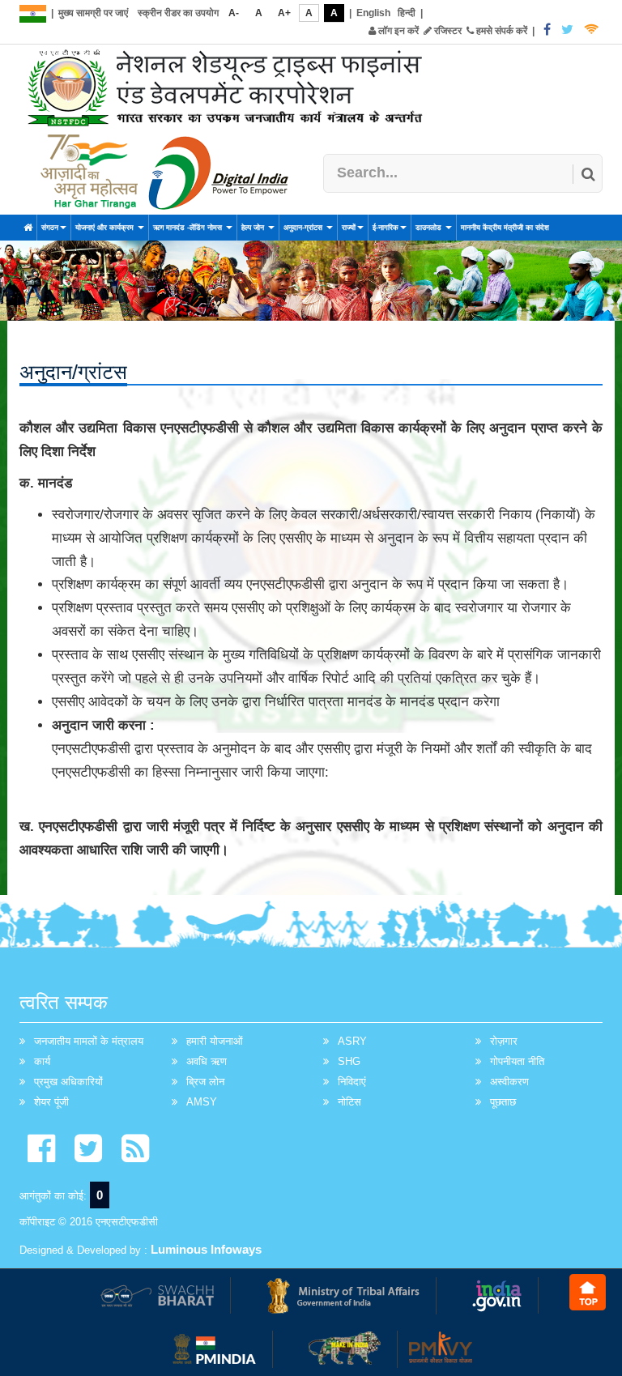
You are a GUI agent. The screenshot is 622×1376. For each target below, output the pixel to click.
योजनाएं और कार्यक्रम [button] (105, 228)
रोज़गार (504, 1041)
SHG (349, 1061)
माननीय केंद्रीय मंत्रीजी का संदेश (505, 228)
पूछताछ (503, 1102)
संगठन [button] (49, 228)
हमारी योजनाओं (214, 1041)
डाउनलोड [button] (429, 228)
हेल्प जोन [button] (253, 228)
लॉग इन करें (397, 30)
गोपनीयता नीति (517, 1061)
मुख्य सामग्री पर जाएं (93, 13)
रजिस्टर (447, 30)
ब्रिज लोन (205, 1082)
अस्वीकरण (509, 1082)
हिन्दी (406, 13)
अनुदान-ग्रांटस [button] (304, 228)
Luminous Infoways (206, 1249)
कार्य (42, 1061)
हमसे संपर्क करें (500, 30)
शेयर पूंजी (51, 1102)
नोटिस (349, 1102)
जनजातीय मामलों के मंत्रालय (88, 1041)
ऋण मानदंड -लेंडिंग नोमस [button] (188, 228)
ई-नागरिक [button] (385, 228)
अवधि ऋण (206, 1061)
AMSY (201, 1102)
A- (233, 13)
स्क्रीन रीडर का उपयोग (178, 13)
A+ (284, 13)
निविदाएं (352, 1082)
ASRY (352, 1041)
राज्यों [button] (349, 228)
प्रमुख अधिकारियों (68, 1082)
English (373, 13)
